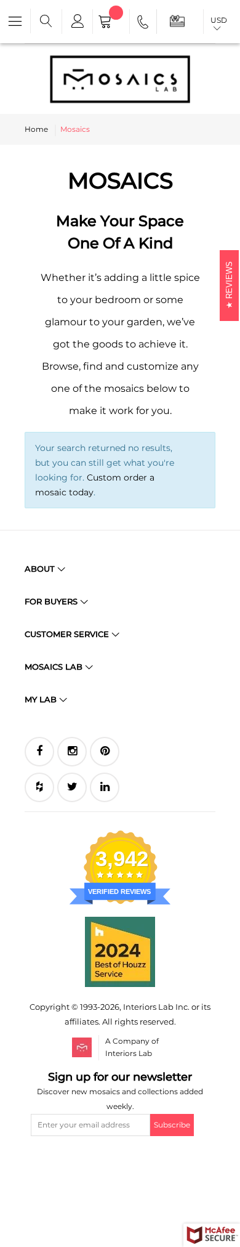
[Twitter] (72, 787)
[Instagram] (72, 751)
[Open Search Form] (46, 21)
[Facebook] (39, 751)
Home (36, 129)
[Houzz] (39, 787)
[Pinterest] (104, 751)
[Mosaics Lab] (120, 79)
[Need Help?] (144, 24)
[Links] (77, 21)
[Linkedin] (104, 787)
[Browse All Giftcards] (177, 20)
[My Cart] (111, 22)
